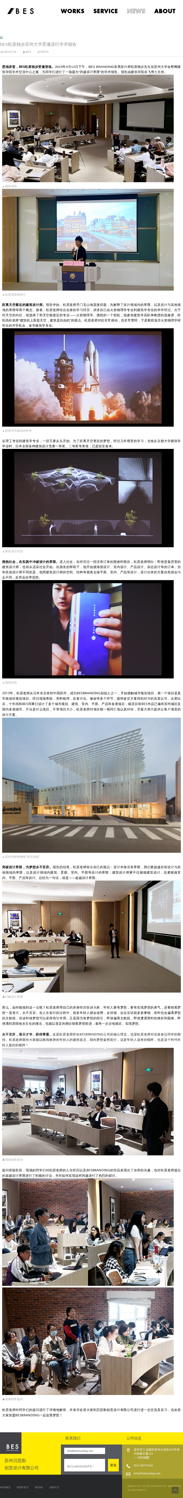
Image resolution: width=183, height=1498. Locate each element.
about (165, 11)
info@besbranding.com (147, 1473)
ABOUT (54, 1487)
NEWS (39, 1487)
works (73, 11)
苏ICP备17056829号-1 (137, 1490)
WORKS (5, 1487)
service (105, 11)
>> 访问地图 (141, 1457)
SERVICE (23, 1487)
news (136, 11)
